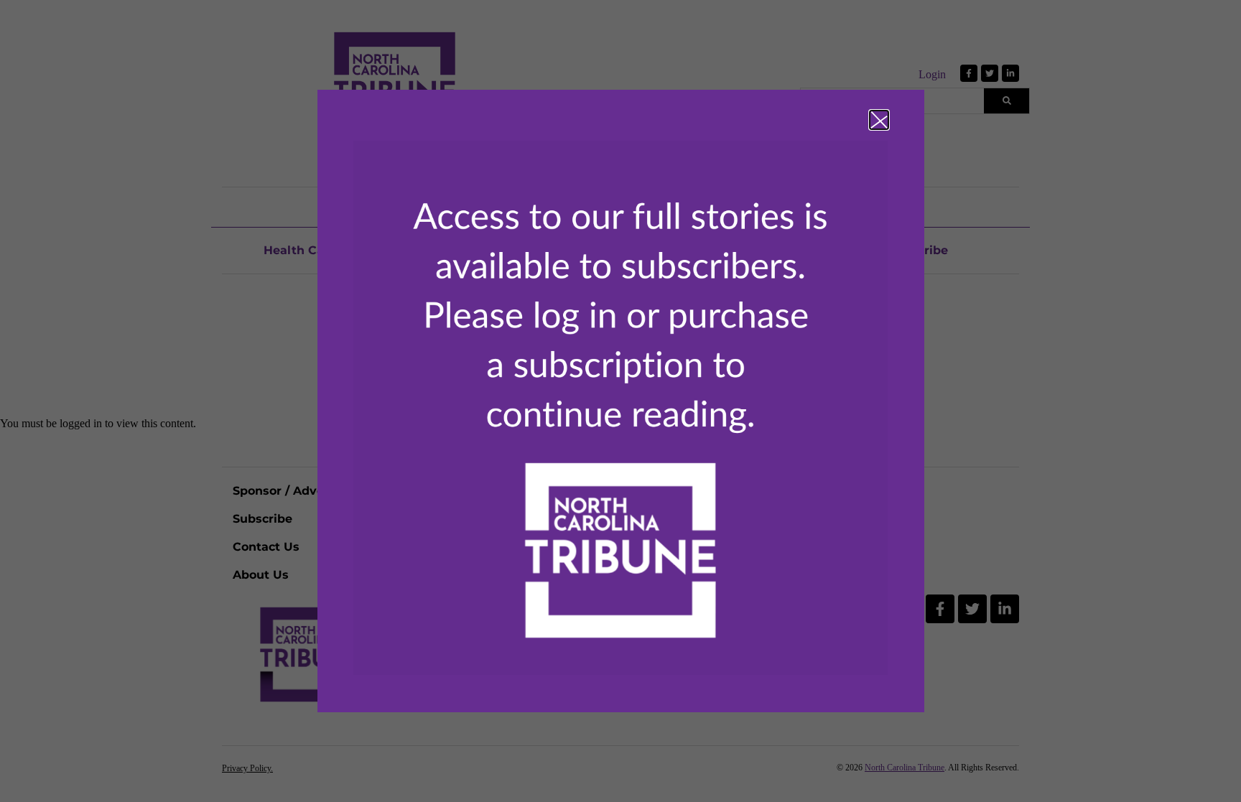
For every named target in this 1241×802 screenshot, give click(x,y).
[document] (620, 401)
